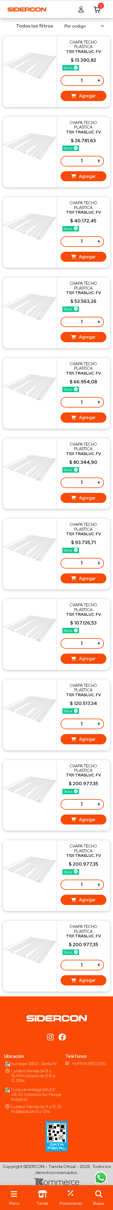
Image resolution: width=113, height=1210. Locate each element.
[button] (99, 1197)
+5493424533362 (88, 1063)
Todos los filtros (34, 26)
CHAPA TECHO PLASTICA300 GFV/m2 (83, 52)
